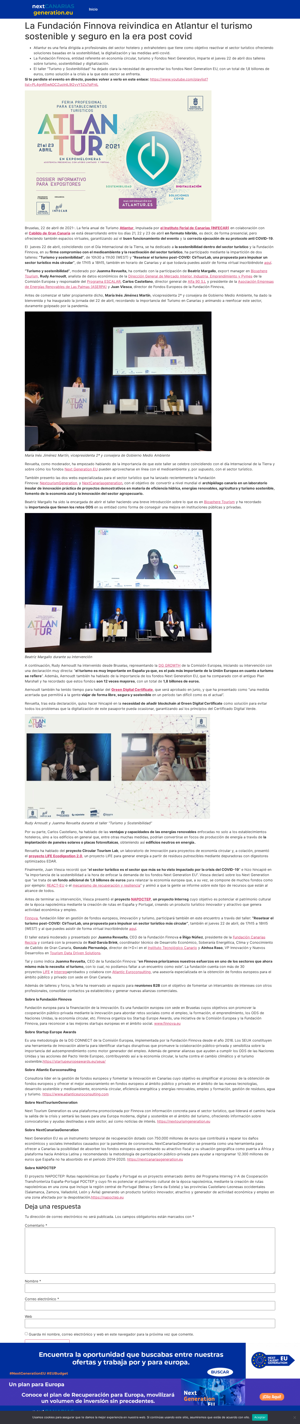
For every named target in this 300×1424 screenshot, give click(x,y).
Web (28, 1316)
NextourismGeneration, (59, 483)
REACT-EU (55, 885)
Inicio (93, 9)
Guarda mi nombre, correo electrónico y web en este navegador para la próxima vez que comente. (111, 1334)
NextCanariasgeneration (102, 483)
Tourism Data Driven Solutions (75, 953)
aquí (267, 262)
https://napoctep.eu (107, 1197)
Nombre (33, 1281)
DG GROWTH (170, 665)
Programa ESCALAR (104, 281)
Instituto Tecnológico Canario (172, 947)
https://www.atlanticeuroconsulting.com (75, 1094)
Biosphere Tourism (219, 502)
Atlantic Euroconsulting (131, 972)
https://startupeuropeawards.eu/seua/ (74, 1061)
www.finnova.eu (167, 1023)
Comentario (36, 1225)
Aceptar (260, 1417)
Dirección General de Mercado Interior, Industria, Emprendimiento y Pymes (190, 276)
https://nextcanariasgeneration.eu (155, 1159)
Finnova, (32, 918)
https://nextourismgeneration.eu (183, 1121)
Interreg (60, 972)
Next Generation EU (81, 469)
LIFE (46, 972)
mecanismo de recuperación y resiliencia (106, 885)
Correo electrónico (42, 1299)
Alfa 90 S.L (197, 281)
